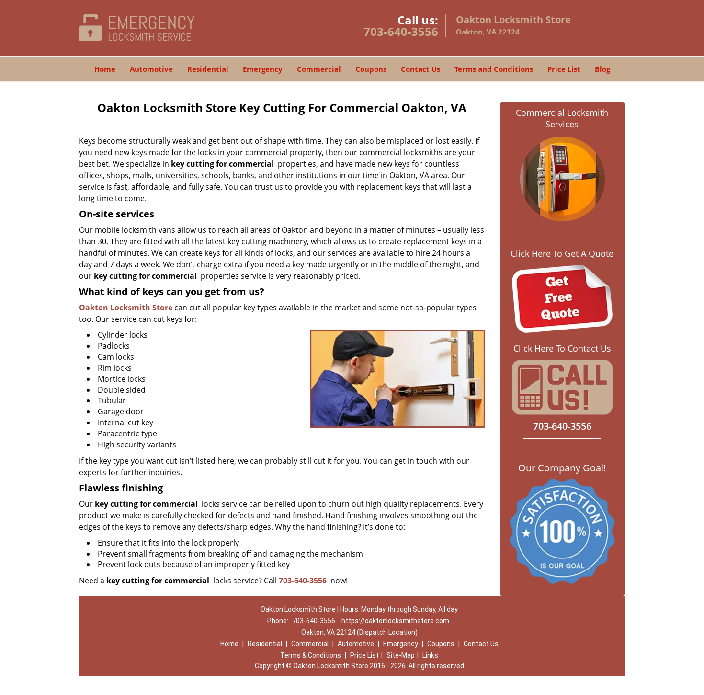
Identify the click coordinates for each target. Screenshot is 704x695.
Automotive (151, 69)
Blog (602, 69)
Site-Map (400, 655)
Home (104, 69)
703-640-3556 (400, 31)
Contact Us (420, 69)
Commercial (319, 69)
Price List (563, 69)
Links (430, 655)
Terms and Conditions (493, 69)
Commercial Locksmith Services (562, 118)
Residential (207, 69)
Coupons (370, 69)
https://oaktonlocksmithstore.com (395, 621)
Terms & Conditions (310, 655)
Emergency (263, 69)
